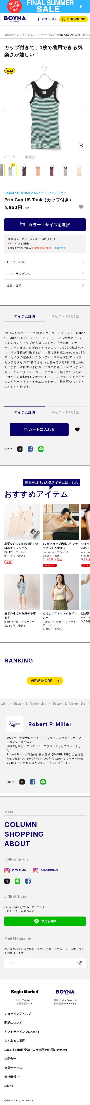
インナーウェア (46, 34)
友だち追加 (49, 921)
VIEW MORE (41, 680)
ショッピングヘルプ (17, 1013)
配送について (13, 1022)
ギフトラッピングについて (22, 1031)
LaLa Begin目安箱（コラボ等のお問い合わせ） (36, 1049)
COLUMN (49, 19)
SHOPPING (76, 19)
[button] (5, 110)
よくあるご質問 (14, 1040)
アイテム (27, 34)
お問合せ (10, 1058)
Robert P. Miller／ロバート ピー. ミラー (35, 193)
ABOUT (17, 843)
